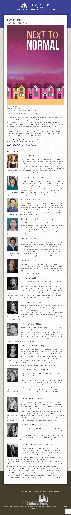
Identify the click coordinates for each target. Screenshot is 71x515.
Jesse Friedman (54, 491)
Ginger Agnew (31, 145)
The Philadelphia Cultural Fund (29, 506)
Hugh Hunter (19, 145)
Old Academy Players (35, 6)
